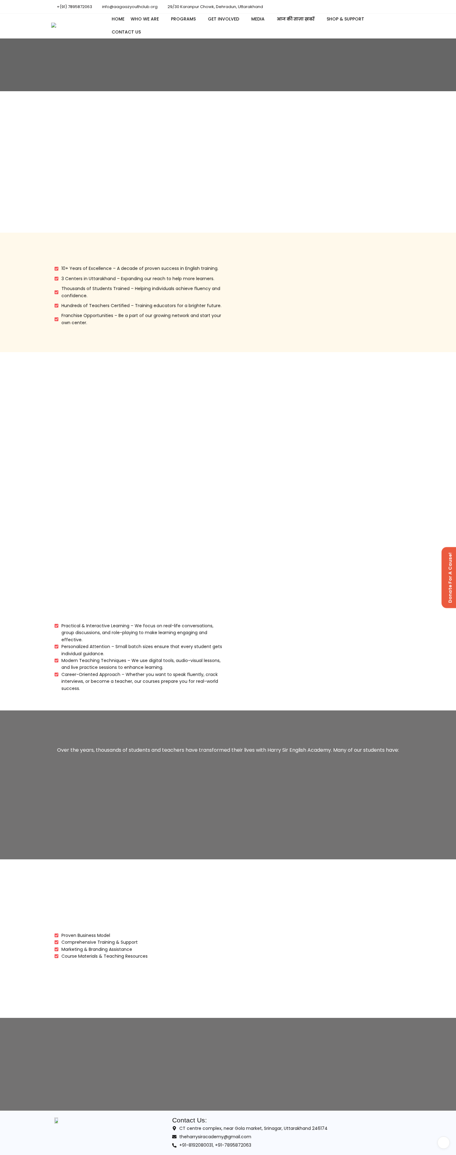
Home (118, 19)
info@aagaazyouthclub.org (129, 7)
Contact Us (126, 32)
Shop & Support (345, 19)
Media (258, 19)
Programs (183, 19)
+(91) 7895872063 (74, 7)
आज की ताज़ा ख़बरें (296, 19)
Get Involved (223, 19)
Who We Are (145, 19)
